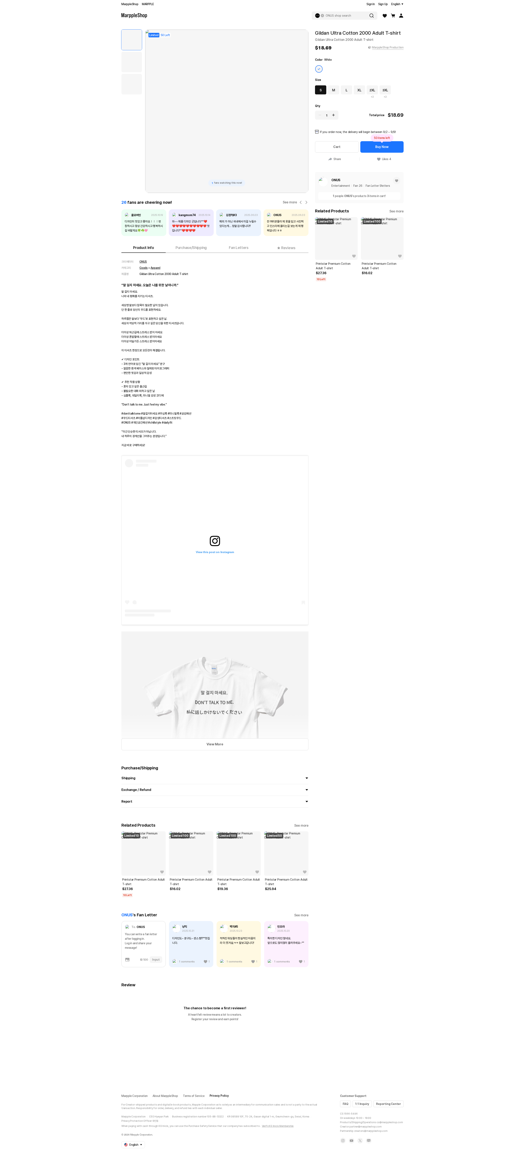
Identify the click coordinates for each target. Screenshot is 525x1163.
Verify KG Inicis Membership (278, 1126)
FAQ (345, 1104)
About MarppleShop (165, 1096)
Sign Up (383, 4)
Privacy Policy (219, 1095)
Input (156, 959)
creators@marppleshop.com (371, 1131)
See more (290, 202)
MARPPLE (148, 4)
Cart (336, 147)
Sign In (370, 4)
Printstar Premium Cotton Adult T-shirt (143, 882)
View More (215, 744)
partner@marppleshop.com (365, 1126)
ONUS (143, 261)
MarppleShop (129, 4)
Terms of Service (194, 1096)
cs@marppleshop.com (390, 1122)
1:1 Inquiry (362, 1104)
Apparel (155, 267)
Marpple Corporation (134, 1096)
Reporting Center (388, 1104)
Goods (143, 267)
